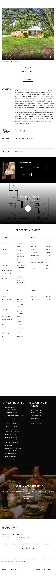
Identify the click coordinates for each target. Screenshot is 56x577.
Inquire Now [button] (28, 79)
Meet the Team (15, 544)
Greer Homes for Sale (10, 456)
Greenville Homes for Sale (11, 437)
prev (6, 56)
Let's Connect (47, 544)
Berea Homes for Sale (10, 421)
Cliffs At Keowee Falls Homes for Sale (14, 415)
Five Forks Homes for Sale (11, 453)
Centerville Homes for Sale (11, 440)
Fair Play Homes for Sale (11, 459)
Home (5, 544)
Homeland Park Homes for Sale (13, 448)
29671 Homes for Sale (36, 410)
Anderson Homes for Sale (11, 442)
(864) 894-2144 (5, 537)
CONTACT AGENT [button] (26, 174)
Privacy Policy (50, 569)
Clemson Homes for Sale (11, 418)
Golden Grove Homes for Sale (12, 431)
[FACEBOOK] (22, 548)
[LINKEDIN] (29, 548)
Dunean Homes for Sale (11, 429)
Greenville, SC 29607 (21, 539)
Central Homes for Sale (11, 412)
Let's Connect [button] (28, 498)
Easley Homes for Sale (10, 410)
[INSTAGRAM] (26, 548)
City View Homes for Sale (11, 426)
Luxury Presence (14, 569)
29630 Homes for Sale (36, 421)
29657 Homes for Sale (36, 413)
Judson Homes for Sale (11, 423)
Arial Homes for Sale (10, 407)
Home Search (26, 544)
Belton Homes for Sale (10, 445)
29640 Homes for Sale (36, 415)
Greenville (36, 544)
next (10, 56)
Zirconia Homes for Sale (11, 451)
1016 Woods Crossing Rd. (22, 537)
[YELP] (33, 548)
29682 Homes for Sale (36, 418)
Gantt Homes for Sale (10, 434)
